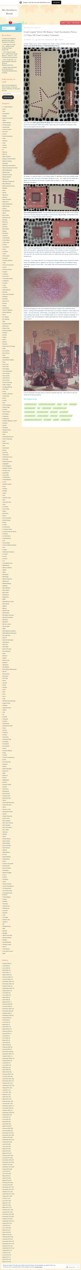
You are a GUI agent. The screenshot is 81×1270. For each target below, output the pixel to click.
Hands (4, 450)
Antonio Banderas (7, 136)
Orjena (4, 710)
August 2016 (6, 1223)
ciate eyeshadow (64, 411)
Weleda (5, 931)
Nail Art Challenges (8, 640)
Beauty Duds (6, 172)
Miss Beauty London (8, 601)
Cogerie (5, 271)
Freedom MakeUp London (10, 421)
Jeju (4, 495)
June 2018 (5, 1173)
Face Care (5, 364)
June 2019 (5, 1146)
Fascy (4, 391)
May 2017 (5, 1203)
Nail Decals (6, 642)
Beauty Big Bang (7, 170)
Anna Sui (5, 131)
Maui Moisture (6, 588)
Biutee (4, 192)
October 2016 (6, 1218)
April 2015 (5, 1259)
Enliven (5, 335)
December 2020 (7, 1106)
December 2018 (7, 1160)
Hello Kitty (5, 459)
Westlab (5, 933)
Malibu (4, 570)
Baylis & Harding (7, 161)
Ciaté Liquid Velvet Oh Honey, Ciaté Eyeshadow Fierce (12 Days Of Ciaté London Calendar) (50, 33)
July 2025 (5, 993)
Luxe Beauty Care (7, 563)
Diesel (4, 305)
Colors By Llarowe (8, 278)
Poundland (6, 744)
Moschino (5, 622)
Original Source (7, 707)
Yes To (4, 946)
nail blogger (56, 419)
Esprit (4, 339)
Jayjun (4, 493)
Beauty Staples (7, 177)
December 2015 (7, 1241)
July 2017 (5, 1198)
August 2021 (6, 1087)
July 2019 (5, 1144)
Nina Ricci (5, 676)
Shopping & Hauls (8, 811)
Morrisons (5, 619)
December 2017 (7, 1187)
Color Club (6, 276)
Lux (4, 561)
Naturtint (5, 662)
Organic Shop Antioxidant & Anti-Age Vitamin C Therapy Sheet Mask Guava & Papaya (9, 69)
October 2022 (6, 1056)
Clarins (5, 267)
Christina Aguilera (7, 260)
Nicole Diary (6, 674)
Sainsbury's (6, 791)
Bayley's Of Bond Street (9, 159)
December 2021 (7, 1078)
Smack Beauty (6, 838)
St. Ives (5, 854)
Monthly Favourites (8, 617)
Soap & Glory (6, 841)
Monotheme (6, 613)
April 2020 (5, 1124)
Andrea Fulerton (7, 129)
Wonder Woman (7, 937)
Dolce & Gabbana (7, 310)
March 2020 (6, 1126)
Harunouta (5, 454)
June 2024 (5, 1022)
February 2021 (7, 1101)
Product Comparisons (8, 757)
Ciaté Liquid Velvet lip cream (59, 408)
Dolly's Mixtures (7, 312)
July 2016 (5, 1225)
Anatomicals (6, 127)
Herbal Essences (7, 461)
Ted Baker (5, 879)
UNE (4, 915)
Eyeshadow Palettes (8, 360)
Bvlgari (5, 231)
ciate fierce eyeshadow (43, 415)
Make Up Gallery (7, 567)
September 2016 (7, 1221)
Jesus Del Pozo (7, 502)
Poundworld (6, 746)
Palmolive (5, 719)
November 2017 (7, 1189)
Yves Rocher (6, 949)
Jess (4, 500)
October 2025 (6, 986)
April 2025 (5, 999)
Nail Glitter (5, 646)
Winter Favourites (7, 935)
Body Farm (6, 201)
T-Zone (5, 875)
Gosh (4, 441)
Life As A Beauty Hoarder (9, 545)
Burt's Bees (6, 229)
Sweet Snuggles (7, 872)
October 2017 (6, 1191)
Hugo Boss (6, 473)
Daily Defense (6, 290)
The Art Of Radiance (8, 886)
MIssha (5, 606)
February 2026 (7, 977)
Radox (4, 766)
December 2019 (7, 1133)
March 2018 (6, 1180)
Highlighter (6, 464)
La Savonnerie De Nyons (9, 531)
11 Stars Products (7, 107)
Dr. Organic (6, 317)
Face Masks (6, 369)
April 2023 (5, 1042)
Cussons (5, 283)
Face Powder (6, 373)
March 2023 (6, 1045)
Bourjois (5, 220)
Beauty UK (5, 179)
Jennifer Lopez (7, 497)
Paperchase (6, 723)
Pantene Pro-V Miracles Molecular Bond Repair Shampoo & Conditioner (9, 40)
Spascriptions (6, 852)
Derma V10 (6, 301)
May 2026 (5, 970)
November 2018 (7, 1162)
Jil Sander (5, 506)
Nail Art (5, 637)
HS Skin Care (6, 470)
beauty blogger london (30, 408)
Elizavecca (6, 326)
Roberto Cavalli (7, 784)
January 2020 (6, 1130)
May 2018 (5, 1176)
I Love (4, 482)
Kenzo (4, 515)
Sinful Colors (6, 818)
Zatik (4, 953)
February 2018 (7, 1182)
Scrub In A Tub (7, 809)
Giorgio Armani (7, 430)
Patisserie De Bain (8, 726)
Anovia (5, 134)
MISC (4, 599)
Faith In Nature (7, 384)
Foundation (6, 414)
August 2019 (6, 1142)
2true (4, 109)
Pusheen (5, 764)
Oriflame (5, 705)
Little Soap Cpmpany (8, 552)
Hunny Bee (6, 475)
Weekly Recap (7, 926)
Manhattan (5, 574)
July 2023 (5, 1036)
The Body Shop (7, 888)
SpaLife (5, 850)
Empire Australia (7, 330)
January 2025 (6, 1006)
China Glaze (6, 256)
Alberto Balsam (7, 122)
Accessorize (6, 113)
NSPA (4, 685)
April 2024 (5, 1026)
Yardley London (7, 944)
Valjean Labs (6, 919)
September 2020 (7, 1112)
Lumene (5, 558)
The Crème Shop (7, 890)
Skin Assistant (6, 820)
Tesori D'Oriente (7, 884)
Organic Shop (6, 703)
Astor (4, 143)
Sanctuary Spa (7, 798)
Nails (4, 653)
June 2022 (5, 1065)
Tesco (4, 881)
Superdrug (5, 870)
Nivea (4, 680)
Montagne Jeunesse (8, 615)
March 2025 (6, 1002)
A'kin (4, 111)
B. (3, 150)
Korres (4, 522)
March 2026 (6, 975)
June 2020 (5, 1119)
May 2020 (5, 1121)
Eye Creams (6, 353)
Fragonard (5, 416)
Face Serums (6, 378)
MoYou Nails (6, 626)
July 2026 (5, 965)
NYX (4, 694)
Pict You (5, 730)
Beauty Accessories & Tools (10, 168)
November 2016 (7, 1216)
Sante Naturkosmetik (8, 802)
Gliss (4, 434)
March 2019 (6, 1153)
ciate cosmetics (53, 411)
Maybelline (6, 597)
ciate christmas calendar (42, 411)
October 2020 (6, 1110)
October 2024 (6, 1013)
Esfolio (4, 337)
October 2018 (6, 1164)
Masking (5, 585)
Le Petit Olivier (7, 536)
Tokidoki (5, 901)
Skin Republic (6, 825)
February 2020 (7, 1128)
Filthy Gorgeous (7, 405)
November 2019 (7, 1135)
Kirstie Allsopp (6, 520)
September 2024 (7, 1015)
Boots (4, 213)
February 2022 (7, 1074)
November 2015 (7, 1243)
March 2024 (6, 1029)
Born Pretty (6, 215)
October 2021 (6, 1083)
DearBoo (5, 296)
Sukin (4, 861)
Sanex (4, 800)
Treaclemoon (6, 906)
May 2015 (5, 1257)
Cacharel (5, 235)
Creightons (6, 281)
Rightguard (6, 780)
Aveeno (5, 147)
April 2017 (5, 1205)
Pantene (5, 721)
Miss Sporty (6, 604)
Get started (56, 2)
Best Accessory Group (9, 186)
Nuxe (4, 689)
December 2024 (7, 1008)
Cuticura (5, 287)
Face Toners (6, 380)
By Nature (5, 233)
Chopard (5, 258)
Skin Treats (6, 829)
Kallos (4, 511)
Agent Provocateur (8, 118)
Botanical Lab (6, 217)
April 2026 (5, 972)
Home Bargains (7, 466)
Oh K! (4, 696)
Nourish (5, 683)
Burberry (5, 226)
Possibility (5, 741)
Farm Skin (5, 389)
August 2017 (6, 1196)
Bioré (4, 190)
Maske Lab (6, 581)
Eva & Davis (6, 351)
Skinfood (5, 832)
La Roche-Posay (7, 529)
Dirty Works (6, 308)
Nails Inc (5, 655)
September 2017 (7, 1194)
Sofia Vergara (6, 843)
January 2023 (6, 1049)
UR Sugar (5, 917)
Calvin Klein (6, 242)
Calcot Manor (6, 240)
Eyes (42, 39)
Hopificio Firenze (7, 468)
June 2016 (5, 1227)
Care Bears (6, 247)
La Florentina (6, 527)
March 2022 (6, 1072)
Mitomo (5, 608)
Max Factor (6, 592)
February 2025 (7, 1004)
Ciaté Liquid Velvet (46, 408)
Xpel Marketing (7, 942)
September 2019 (7, 1139)
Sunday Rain (6, 866)
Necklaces (5, 665)
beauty (65, 404)
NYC (4, 692)
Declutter (5, 299)
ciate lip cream (54, 415)
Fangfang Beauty (7, 387)
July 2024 (5, 1020)
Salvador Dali (6, 796)
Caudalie (5, 251)
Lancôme (5, 533)
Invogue (5, 488)
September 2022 (7, 1058)
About (68, 23)
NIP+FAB (5, 678)
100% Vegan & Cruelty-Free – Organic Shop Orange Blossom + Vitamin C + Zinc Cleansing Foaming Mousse (9, 54)
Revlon (5, 777)
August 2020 (6, 1115)
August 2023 (6, 1033)
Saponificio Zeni (7, 805)
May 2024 (5, 1024)
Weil (4, 928)
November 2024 (7, 1011)
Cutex (4, 285)
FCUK (4, 398)
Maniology (5, 576)
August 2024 (6, 1017)
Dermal (5, 303)
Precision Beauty (7, 750)
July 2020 (5, 1117)
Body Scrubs (6, 206)
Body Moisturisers (7, 204)
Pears (4, 728)
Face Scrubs (6, 375)
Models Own (6, 610)
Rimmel (5, 782)
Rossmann (6, 789)
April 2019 (5, 1151)
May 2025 (5, 997)
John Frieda (6, 509)
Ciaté (39, 39)
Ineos (4, 486)
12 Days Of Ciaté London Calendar (47, 404)
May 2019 (5, 1148)
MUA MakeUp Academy (9, 631)
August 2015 (6, 1250)
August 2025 (6, 990)
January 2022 (6, 1076)
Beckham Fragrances (8, 181)
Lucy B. (5, 556)
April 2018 (5, 1178)
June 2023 (5, 1038)
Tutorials (5, 912)
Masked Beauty (7, 583)
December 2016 (7, 1214)
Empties (5, 332)
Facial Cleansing (7, 382)
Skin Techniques (7, 827)
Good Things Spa (7, 439)
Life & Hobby (6, 543)
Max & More (6, 590)
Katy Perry (5, 513)
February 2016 (7, 1236)
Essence (5, 344)
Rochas (5, 787)
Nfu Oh (5, 671)
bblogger (59, 404)
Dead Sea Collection (8, 294)
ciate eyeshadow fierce (30, 415)
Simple (5, 814)
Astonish (5, 140)
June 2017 (5, 1200)
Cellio (4, 253)
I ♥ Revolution (6, 477)
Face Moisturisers (7, 371)
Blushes (5, 197)
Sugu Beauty (6, 859)
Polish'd (5, 735)
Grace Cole (6, 443)
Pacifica (5, 716)
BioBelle (5, 188)
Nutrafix (5, 687)
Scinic (4, 807)
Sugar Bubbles (7, 857)
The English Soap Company (7, 893)
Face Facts (6, 366)
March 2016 (6, 1234)
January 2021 (6, 1103)
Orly (4, 712)
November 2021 (7, 1081)
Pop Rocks (6, 737)
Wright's (5, 940)
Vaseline (5, 922)
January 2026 (6, 979)
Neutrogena (6, 667)
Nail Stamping (6, 651)
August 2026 (6, 963)
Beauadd (5, 163)
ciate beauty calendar (30, 411)
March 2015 (6, 1261)
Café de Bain (6, 238)
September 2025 (7, 988)
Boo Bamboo (6, 210)
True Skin (5, 910)
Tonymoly (5, 903)
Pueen (4, 759)
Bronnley (5, 222)
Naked (4, 658)
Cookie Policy (38, 1267)
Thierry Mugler (7, 897)
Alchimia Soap (7, 125)
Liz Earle (5, 554)
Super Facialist (7, 868)
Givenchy (5, 432)
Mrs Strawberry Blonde (9, 11)
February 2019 (7, 1155)
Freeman (5, 423)
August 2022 (6, 1060)
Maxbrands (6, 595)
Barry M (5, 154)
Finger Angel (6, 407)
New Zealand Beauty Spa (9, 669)
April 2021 (5, 1096)
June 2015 (5, 1255)
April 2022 (5, 1069)
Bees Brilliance (7, 183)
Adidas (5, 116)
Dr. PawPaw (6, 319)
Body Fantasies (7, 199)
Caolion (5, 244)
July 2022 (5, 1063)
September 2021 (7, 1085)
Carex (4, 249)
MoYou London (7, 624)
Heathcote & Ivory (7, 457)
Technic (5, 877)
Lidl (4, 540)
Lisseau (5, 549)
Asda (4, 138)
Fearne (5, 400)
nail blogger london (65, 419)
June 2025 (5, 995)
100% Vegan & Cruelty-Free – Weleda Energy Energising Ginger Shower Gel (9, 47)
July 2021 (5, 1090)
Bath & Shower (7, 156)
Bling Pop (5, 195)
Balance (5, 152)
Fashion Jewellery (8, 393)
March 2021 (6, 1099)
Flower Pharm (6, 411)
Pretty (4, 753)
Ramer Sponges (7, 768)
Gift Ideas (5, 427)
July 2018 (5, 1171)
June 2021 (5, 1092)
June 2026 (5, 968)
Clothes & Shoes (7, 269)
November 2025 (7, 984)
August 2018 (6, 1169)
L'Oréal (5, 524)
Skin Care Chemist (8, 823)
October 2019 (6, 1137)
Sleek (4, 836)
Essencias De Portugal (9, 346)
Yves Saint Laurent (8, 951)
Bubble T (5, 224)
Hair (4, 445)
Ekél (4, 321)
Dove (4, 314)
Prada (4, 748)
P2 (3, 714)
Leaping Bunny (7, 538)
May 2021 (5, 1094)
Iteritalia (5, 491)
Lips (53, 39)
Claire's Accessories (8, 265)
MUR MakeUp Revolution (9, 633)
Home (63, 23)
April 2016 (5, 1232)
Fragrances (6, 418)
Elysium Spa (6, 328)
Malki (4, 572)
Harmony (5, 452)
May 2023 (5, 1040)
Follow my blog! (8, 97)
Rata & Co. (6, 771)
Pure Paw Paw (7, 762)
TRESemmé (6, 908)
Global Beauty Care (8, 436)
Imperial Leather (7, 484)
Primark (5, 755)
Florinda (5, 409)
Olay (4, 698)
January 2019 (6, 1158)
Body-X (5, 208)
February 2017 (7, 1209)
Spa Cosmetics (7, 845)
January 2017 (6, 1212)
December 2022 (7, 1051)
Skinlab (5, 834)
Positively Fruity (7, 739)
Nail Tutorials (75, 23)
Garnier (5, 425)
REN (4, 773)
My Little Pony (6, 635)
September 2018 (7, 1167)
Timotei (5, 899)
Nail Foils (5, 644)
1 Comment (60, 39)
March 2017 (6, 1207)
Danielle (5, 292)
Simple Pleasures (7, 816)
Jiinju (4, 504)
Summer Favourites (8, 863)
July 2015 (5, 1252)
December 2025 (7, 981)
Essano (5, 342)
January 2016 (6, 1239)
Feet (4, 402)
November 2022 (7, 1054)
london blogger (47, 419)
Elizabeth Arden (7, 323)
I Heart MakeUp (7, 479)
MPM (4, 628)
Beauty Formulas (7, 174)
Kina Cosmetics (7, 518)
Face (4, 362)
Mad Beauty (6, 565)
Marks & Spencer (7, 579)
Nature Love (6, 660)
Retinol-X (5, 775)
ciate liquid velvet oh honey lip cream (33, 419)
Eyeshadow (48, 39)
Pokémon (5, 732)
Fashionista (6, 396)
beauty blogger (73, 404)
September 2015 (7, 1248)
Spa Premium (6, 847)
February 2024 (7, 1031)
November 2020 (7, 1108)
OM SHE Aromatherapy (9, 701)
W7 (4, 924)
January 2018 (6, 1185)
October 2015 (6, 1246)
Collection (5, 274)
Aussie (4, 145)
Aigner (4, 120)
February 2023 (7, 1047)
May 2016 (5, 1230)
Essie (4, 348)
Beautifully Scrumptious (9, 165)
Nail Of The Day (7, 649)
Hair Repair (6, 448)
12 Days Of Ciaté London (30, 404)
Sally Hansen (6, 793)
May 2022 (5, 1067)
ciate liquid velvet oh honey (66, 415)
